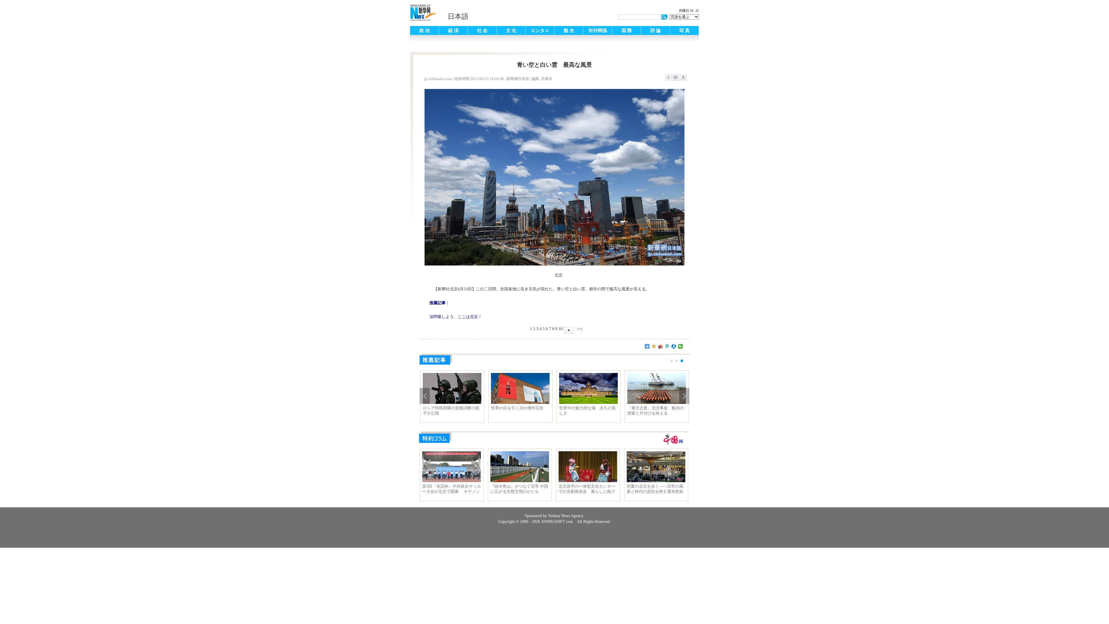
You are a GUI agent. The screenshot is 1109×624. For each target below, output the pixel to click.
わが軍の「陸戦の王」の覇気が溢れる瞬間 (655, 410)
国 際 (627, 30)
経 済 (453, 30)
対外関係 (598, 30)
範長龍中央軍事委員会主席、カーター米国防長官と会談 (587, 410)
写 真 (684, 30)
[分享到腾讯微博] (667, 346)
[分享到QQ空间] (654, 346)
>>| (579, 329)
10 (561, 329)
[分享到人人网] (673, 346)
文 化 (511, 30)
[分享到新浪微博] (660, 346)
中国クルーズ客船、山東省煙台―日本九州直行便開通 (519, 410)
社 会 (482, 30)
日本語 (458, 16)
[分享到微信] (680, 346)
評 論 (655, 30)
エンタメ (540, 30)
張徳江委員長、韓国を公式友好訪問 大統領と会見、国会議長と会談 (451, 411)
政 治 (424, 30)
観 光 (569, 30)
